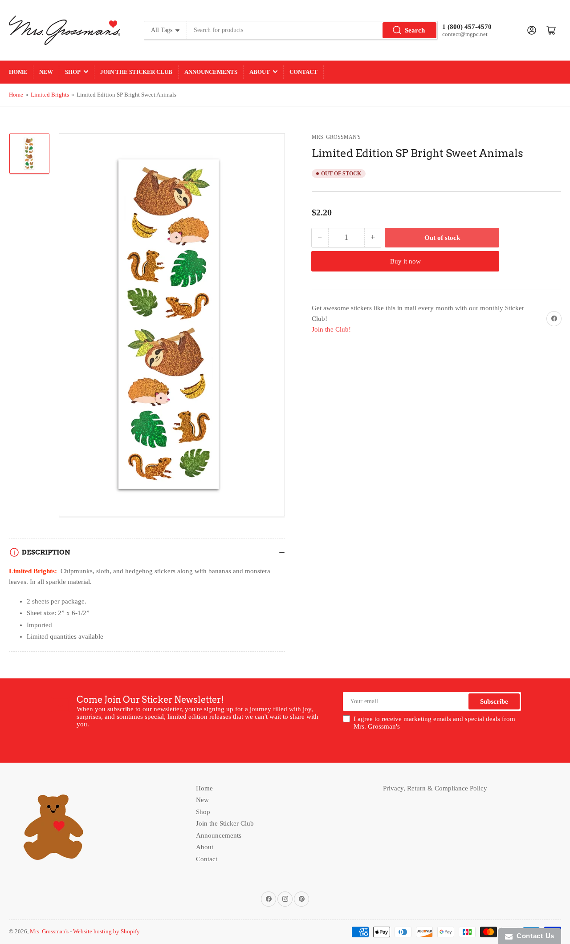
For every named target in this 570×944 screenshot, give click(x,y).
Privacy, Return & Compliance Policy (435, 788)
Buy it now (405, 260)
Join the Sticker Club (136, 72)
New (46, 72)
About (259, 72)
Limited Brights (50, 94)
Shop (73, 72)
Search (415, 30)
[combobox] (312, 30)
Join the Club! (331, 328)
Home (18, 72)
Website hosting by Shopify (106, 931)
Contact (303, 72)
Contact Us (533, 936)
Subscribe (494, 701)
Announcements (210, 72)
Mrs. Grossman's (336, 137)
